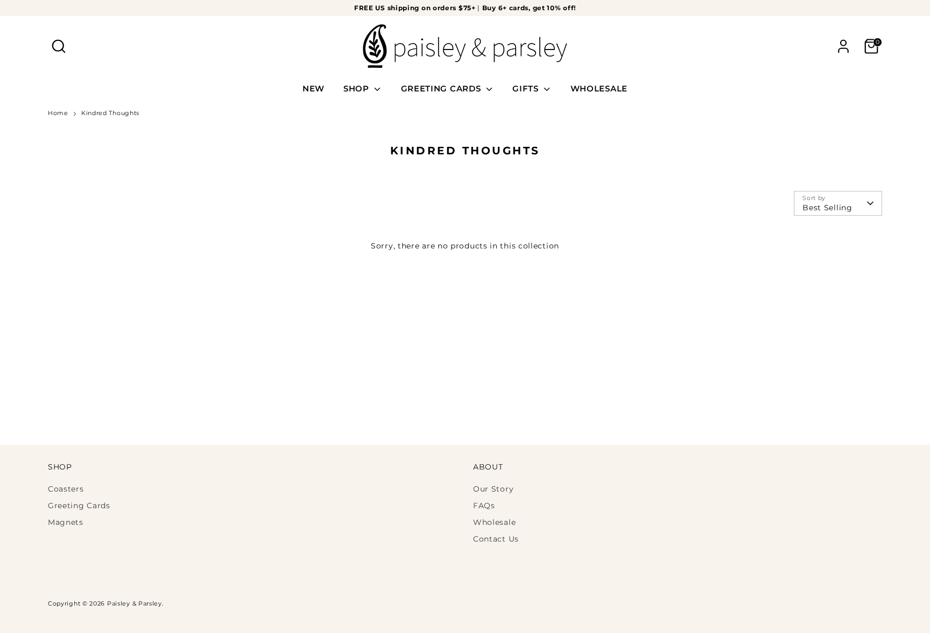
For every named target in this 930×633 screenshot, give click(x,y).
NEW (313, 88)
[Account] (843, 46)
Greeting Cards (79, 505)
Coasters (66, 489)
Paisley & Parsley (134, 603)
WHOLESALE (599, 88)
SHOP (357, 88)
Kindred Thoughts (110, 113)
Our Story (493, 489)
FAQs (484, 505)
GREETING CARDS (442, 88)
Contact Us (496, 539)
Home (58, 113)
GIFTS (526, 88)
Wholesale (494, 522)
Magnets (65, 522)
